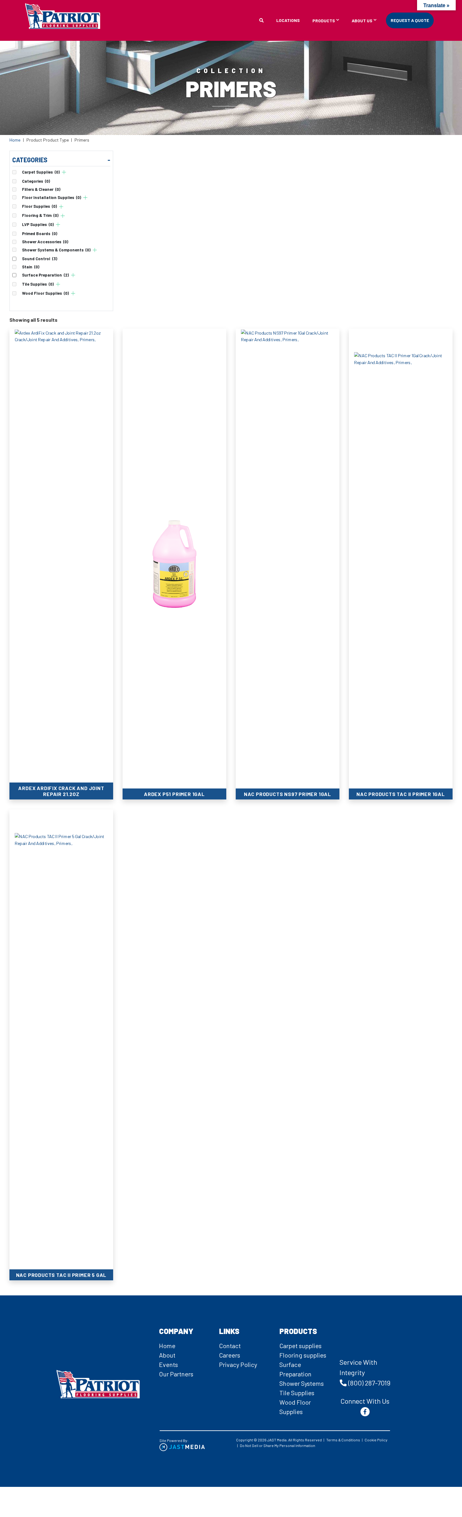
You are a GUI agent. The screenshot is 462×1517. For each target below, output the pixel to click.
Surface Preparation (45, 275)
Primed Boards (39, 233)
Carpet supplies (300, 1345)
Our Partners (176, 1374)
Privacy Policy (238, 1364)
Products (323, 21)
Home (14, 140)
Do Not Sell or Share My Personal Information (277, 1445)
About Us (362, 21)
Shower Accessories (45, 241)
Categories (36, 181)
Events (168, 1364)
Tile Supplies (38, 284)
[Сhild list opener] (64, 172)
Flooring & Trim (40, 215)
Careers (229, 1355)
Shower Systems (301, 1383)
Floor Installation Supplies (51, 197)
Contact (230, 1345)
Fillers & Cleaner (41, 189)
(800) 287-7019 (369, 1383)
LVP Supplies (38, 224)
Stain (30, 267)
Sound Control (39, 258)
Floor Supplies (39, 206)
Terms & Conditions (343, 1440)
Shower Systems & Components (56, 250)
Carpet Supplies (41, 172)
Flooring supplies (302, 1355)
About (167, 1355)
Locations (288, 20)
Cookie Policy (376, 1440)
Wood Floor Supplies (45, 293)
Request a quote (410, 20)
